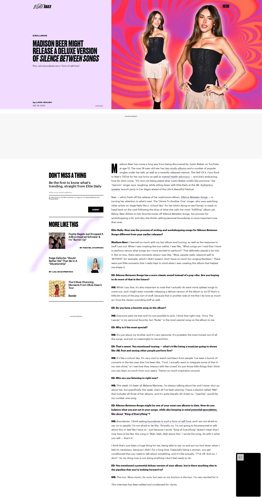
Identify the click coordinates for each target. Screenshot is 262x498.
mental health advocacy (176, 176)
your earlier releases (149, 234)
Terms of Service (91, 197)
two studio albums (176, 168)
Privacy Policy (53, 199)
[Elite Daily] (42, 6)
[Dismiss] (257, 455)
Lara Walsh (44, 102)
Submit (95, 210)
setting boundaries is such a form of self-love (165, 421)
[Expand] (239, 455)
